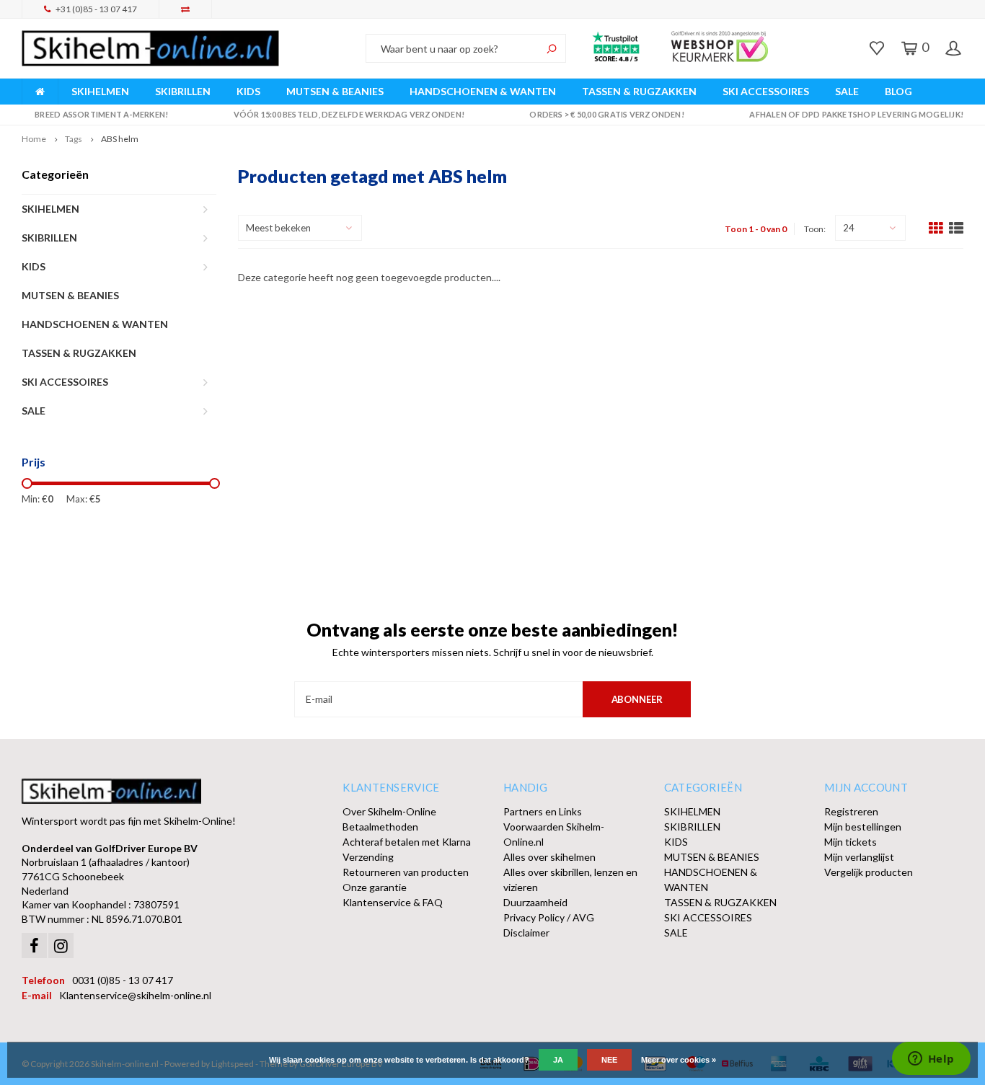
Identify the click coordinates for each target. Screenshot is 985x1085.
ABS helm (119, 138)
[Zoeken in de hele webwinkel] (551, 48)
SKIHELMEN (100, 91)
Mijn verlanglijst (859, 857)
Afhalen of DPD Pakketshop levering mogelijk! (856, 114)
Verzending (368, 857)
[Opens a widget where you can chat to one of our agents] (931, 1060)
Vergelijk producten (868, 872)
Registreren (851, 811)
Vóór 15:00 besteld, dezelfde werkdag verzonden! (349, 114)
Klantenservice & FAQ (393, 902)
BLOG (898, 91)
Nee (609, 1059)
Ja (558, 1059)
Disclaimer (526, 932)
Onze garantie (375, 887)
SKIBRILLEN (183, 91)
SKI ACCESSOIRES (766, 91)
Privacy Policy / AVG (548, 917)
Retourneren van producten (406, 872)
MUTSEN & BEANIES (335, 91)
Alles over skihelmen (549, 857)
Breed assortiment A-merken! (101, 114)
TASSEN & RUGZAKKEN (639, 91)
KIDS (248, 91)
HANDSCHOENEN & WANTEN (483, 91)
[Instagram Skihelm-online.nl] (61, 945)
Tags (73, 138)
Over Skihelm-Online (389, 811)
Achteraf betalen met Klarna (407, 842)
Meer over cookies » (678, 1059)
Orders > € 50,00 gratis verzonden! (606, 114)
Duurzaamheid (535, 902)
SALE (847, 91)
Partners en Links (542, 811)
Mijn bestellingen (862, 826)
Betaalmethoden (380, 826)
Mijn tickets (850, 842)
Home (34, 138)
